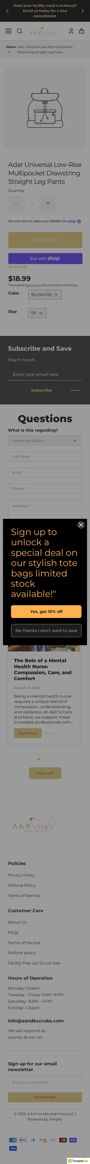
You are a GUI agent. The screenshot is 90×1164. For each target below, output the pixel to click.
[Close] (81, 525)
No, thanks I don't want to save (46, 630)
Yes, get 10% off (46, 611)
